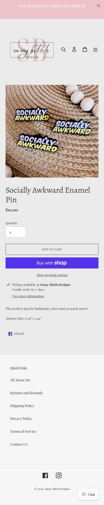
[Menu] (95, 49)
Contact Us (19, 444)
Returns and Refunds (26, 392)
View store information (28, 296)
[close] (98, 5)
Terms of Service (23, 431)
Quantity (11, 223)
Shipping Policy (22, 405)
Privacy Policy (21, 418)
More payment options (52, 275)
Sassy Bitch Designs (57, 489)
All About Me (20, 380)
